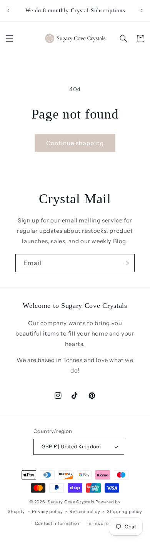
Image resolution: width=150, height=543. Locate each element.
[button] (9, 38)
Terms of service (104, 523)
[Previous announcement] (8, 10)
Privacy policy (47, 511)
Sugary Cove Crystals (71, 502)
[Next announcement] (141, 10)
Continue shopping (75, 143)
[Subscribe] (125, 263)
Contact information (57, 523)
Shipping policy (124, 511)
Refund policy (85, 511)
